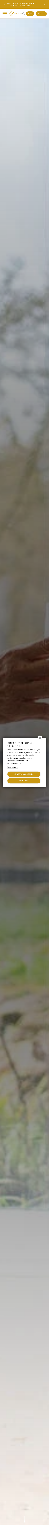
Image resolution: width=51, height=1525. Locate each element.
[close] (40, 738)
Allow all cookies (23, 774)
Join (30, 14)
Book (41, 14)
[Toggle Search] (23, 13)
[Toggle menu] (4, 14)
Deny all (23, 781)
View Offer (26, 5)
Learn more (12, 767)
